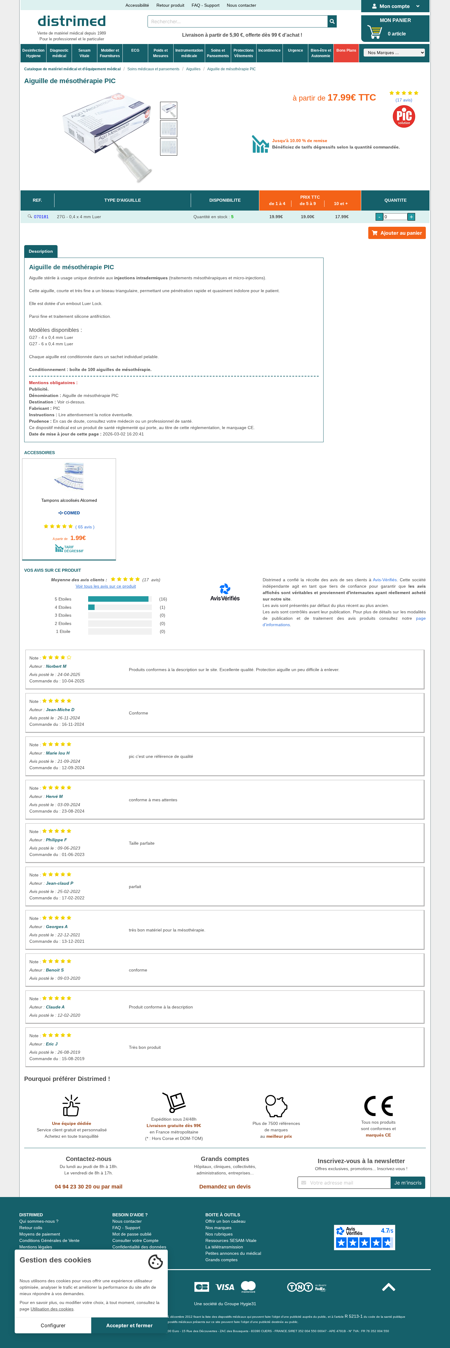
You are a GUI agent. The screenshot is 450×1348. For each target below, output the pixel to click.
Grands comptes (221, 1259)
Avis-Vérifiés (385, 579)
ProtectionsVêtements (244, 53)
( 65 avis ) (85, 526)
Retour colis (30, 1227)
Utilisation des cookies (52, 1308)
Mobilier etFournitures (110, 53)
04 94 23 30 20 (73, 1187)
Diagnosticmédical (59, 53)
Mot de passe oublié (132, 1234)
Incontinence (269, 50)
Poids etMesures (160, 53)
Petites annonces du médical (233, 1253)
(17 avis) (404, 99)
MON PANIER (395, 20)
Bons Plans (346, 50)
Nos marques (218, 1227)
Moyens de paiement (39, 1234)
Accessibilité (137, 5)
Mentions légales (35, 1246)
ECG (135, 50)
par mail (111, 1187)
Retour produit (170, 5)
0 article (397, 33)
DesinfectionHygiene (33, 53)
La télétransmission (224, 1246)
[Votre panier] (375, 32)
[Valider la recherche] (332, 21)
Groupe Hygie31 (240, 1303)
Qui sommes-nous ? (38, 1221)
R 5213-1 (354, 1316)
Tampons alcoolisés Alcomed (69, 500)
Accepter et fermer (129, 1325)
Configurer (53, 1325)
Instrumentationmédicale (189, 53)
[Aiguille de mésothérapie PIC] (168, 110)
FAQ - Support (205, 5)
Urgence (295, 50)
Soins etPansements (218, 53)
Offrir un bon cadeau (225, 1221)
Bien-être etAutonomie (321, 53)
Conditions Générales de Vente (49, 1240)
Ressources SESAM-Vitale (231, 1240)
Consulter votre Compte (135, 1240)
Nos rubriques (219, 1234)
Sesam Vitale (84, 53)
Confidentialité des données (139, 1246)
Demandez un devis (225, 1187)
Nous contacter (241, 5)
